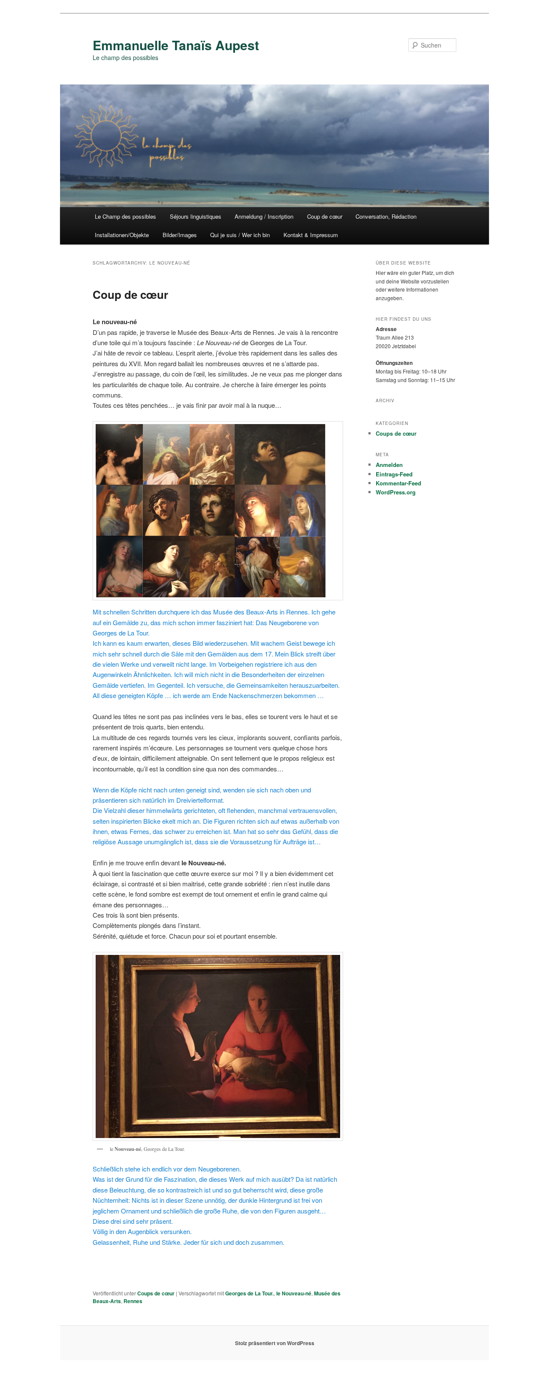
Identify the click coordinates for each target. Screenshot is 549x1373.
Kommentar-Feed (398, 483)
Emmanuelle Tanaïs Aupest (176, 45)
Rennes (133, 1301)
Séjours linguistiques (195, 216)
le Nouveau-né (293, 1293)
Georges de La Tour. (249, 1293)
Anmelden (389, 465)
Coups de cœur (156, 1293)
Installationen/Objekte (122, 235)
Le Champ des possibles (125, 216)
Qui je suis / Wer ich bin (240, 235)
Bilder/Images (180, 235)
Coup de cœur (324, 216)
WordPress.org (396, 492)
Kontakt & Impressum (311, 235)
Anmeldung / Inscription (264, 216)
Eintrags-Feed (394, 474)
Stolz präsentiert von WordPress (274, 1343)
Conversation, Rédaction (386, 216)
